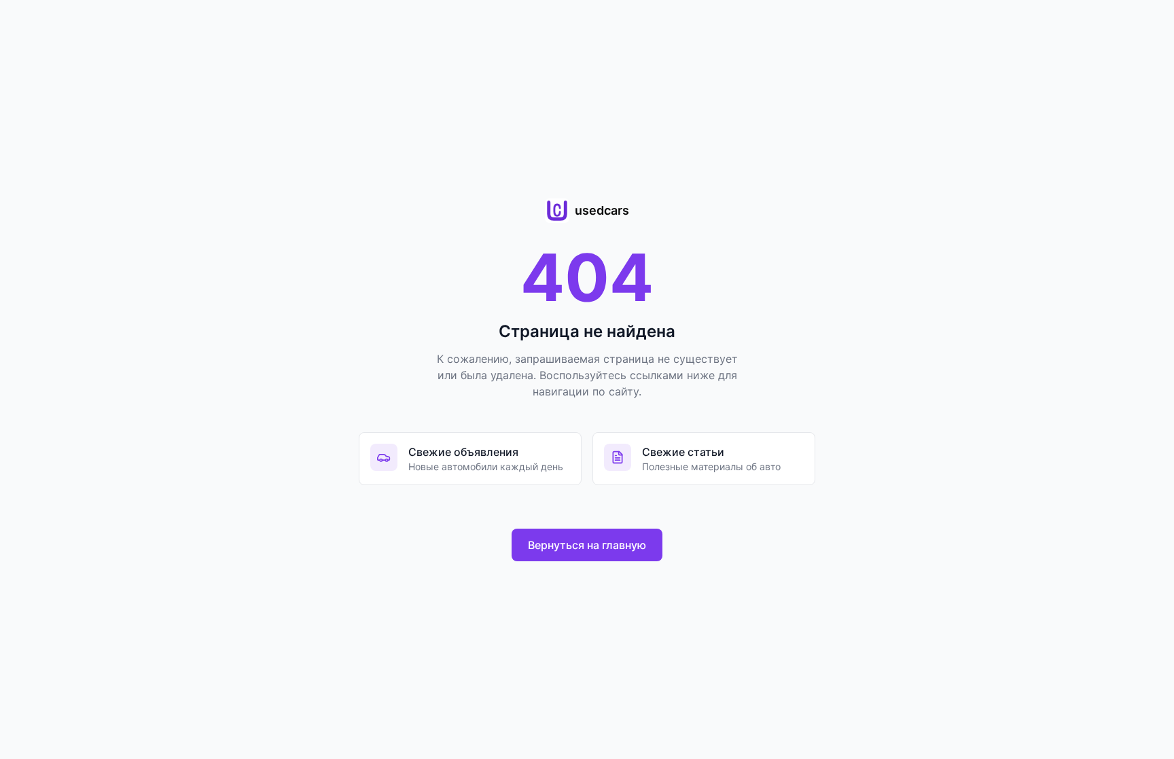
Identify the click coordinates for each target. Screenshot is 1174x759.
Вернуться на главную (587, 545)
